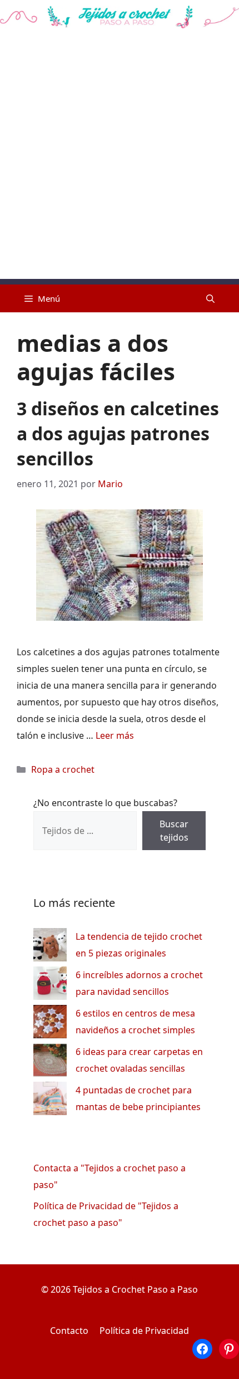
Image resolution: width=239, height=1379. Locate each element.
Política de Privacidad (144, 1330)
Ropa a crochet (62, 769)
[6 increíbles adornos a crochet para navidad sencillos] (50, 985)
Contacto (69, 1330)
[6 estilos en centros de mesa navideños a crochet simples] (50, 1024)
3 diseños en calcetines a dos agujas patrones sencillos (118, 433)
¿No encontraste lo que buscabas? (105, 803)
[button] (210, 298)
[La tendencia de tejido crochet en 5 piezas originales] (50, 947)
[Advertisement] (119, 159)
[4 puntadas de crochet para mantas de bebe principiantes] (50, 1101)
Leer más (115, 735)
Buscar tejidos (174, 830)
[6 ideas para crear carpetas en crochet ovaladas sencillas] (50, 1062)
